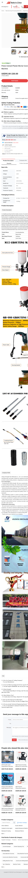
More (2, 833)
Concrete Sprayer (7, 846)
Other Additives (5, 825)
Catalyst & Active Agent (6, 828)
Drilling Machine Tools (8, 860)
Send (14, 740)
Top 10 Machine (6, 864)
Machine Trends (16, 864)
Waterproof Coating (6, 831)
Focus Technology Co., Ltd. (18, 872)
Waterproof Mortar (19, 831)
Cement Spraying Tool (19, 846)
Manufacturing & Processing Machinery (13, 10)
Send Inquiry (14, 80)
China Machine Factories (8, 853)
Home (2, 10)
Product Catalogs (22, 822)
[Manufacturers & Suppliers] (14, 2)
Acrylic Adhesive (19, 825)
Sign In (3, 153)
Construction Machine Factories (10, 857)
